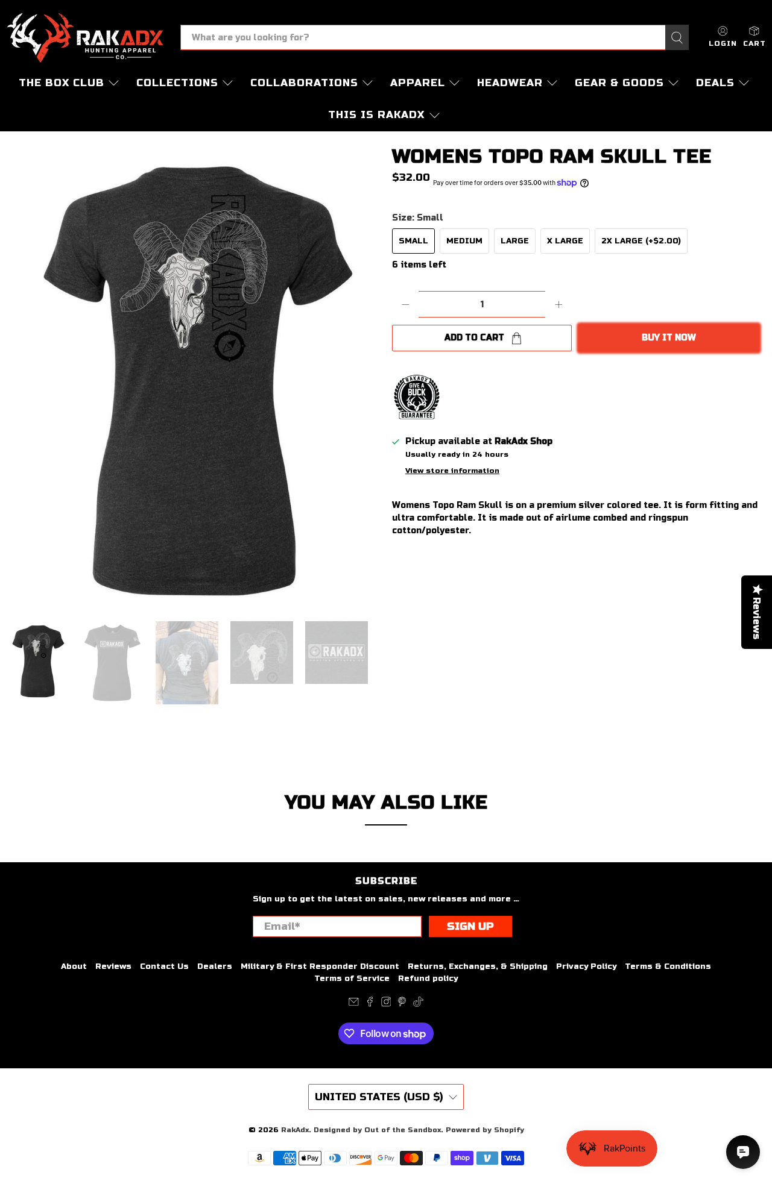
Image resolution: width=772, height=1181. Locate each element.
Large (515, 241)
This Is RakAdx (376, 114)
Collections (177, 83)
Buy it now (669, 338)
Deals (715, 83)
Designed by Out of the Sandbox (377, 1130)
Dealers (214, 966)
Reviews (113, 966)
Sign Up (470, 926)
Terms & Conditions (668, 966)
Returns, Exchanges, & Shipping (478, 966)
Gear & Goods (619, 83)
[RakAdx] (85, 38)
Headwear (510, 83)
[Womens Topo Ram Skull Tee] (193, 375)
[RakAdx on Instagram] (386, 1004)
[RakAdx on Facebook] (370, 1004)
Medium (464, 241)
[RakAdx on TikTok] (418, 1004)
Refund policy (428, 978)
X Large (565, 241)
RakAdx (295, 1130)
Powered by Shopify (485, 1130)
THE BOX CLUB (61, 83)
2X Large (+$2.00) (641, 241)
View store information (452, 470)
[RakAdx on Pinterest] (402, 1004)
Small (413, 241)
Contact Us (164, 966)
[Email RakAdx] (354, 1004)
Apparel (417, 83)
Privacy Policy (586, 966)
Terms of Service (352, 978)
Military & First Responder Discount (320, 966)
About (74, 966)
